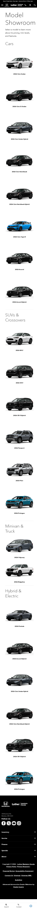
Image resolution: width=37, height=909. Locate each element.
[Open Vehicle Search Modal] (34, 5)
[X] (9, 823)
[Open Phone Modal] (25, 5)
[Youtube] (14, 823)
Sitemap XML (26, 875)
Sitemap (17, 875)
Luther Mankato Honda (26, 864)
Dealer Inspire (18, 887)
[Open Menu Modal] (2, 5)
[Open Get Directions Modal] (30, 5)
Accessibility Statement (24, 871)
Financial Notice (9, 871)
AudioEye (18, 880)
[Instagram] (19, 823)
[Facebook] (4, 823)
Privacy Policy (11, 866)
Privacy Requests (23, 866)
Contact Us (9, 875)
